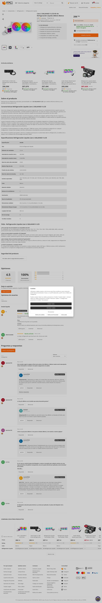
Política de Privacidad (53, 314)
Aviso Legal (64, 314)
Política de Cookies (40, 314)
